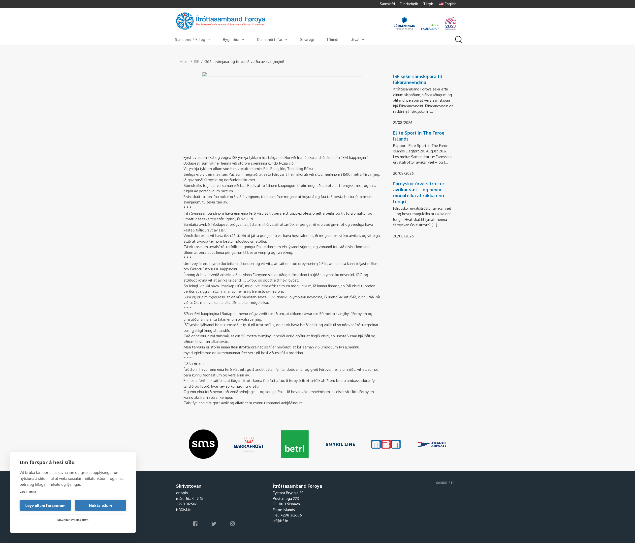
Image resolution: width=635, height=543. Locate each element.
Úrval (355, 39)
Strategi (307, 39)
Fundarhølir (409, 3)
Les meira (28, 491)
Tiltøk (428, 3)
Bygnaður (231, 39)
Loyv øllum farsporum (45, 505)
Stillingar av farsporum (73, 519)
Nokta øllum (100, 505)
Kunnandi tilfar (270, 39)
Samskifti (387, 3)
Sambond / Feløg (190, 39)
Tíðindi (332, 39)
